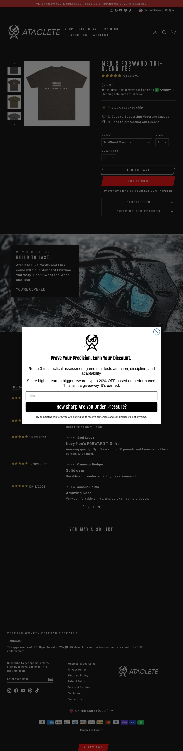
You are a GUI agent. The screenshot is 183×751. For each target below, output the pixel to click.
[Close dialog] (157, 332)
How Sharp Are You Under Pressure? (91, 407)
